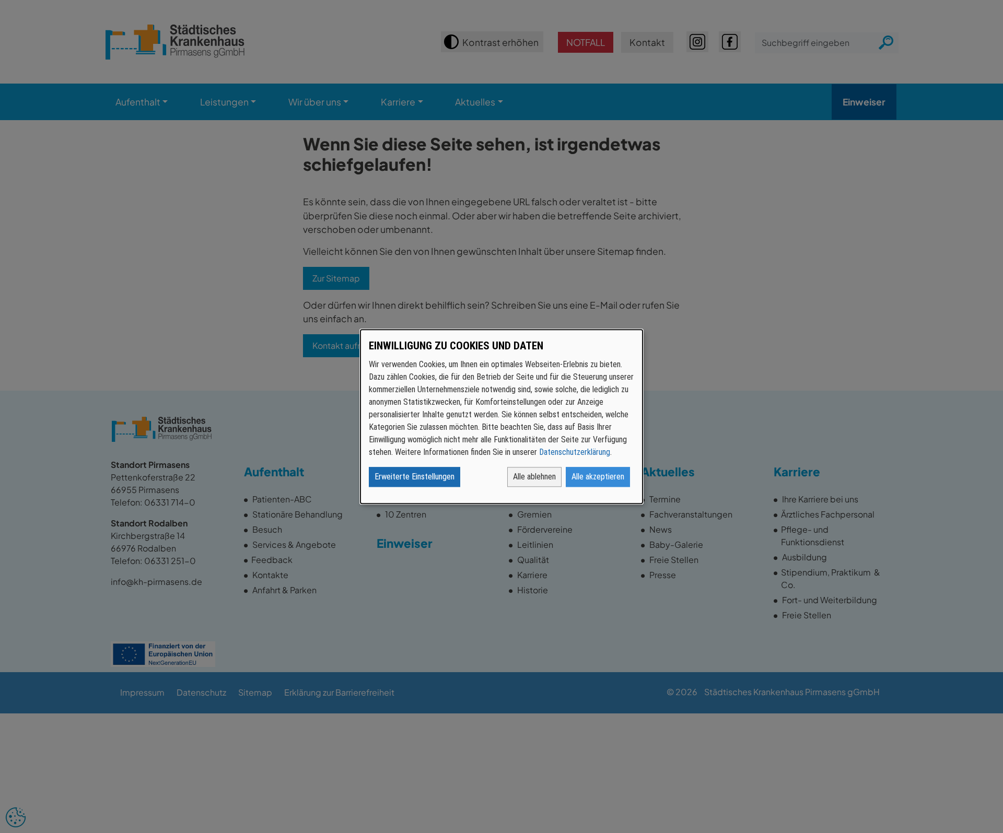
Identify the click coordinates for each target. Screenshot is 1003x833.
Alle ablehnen (534, 477)
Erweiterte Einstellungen (414, 477)
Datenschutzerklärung (574, 452)
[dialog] (501, 416)
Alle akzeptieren (598, 477)
